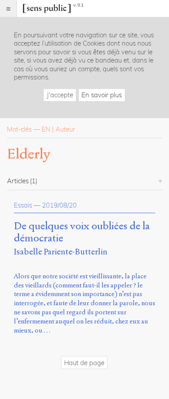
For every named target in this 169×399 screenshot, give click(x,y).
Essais (23, 205)
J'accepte (60, 95)
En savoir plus (101, 95)
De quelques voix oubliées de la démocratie (82, 232)
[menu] (8, 8)
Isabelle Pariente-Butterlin (60, 252)
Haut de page (84, 363)
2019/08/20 (59, 205)
